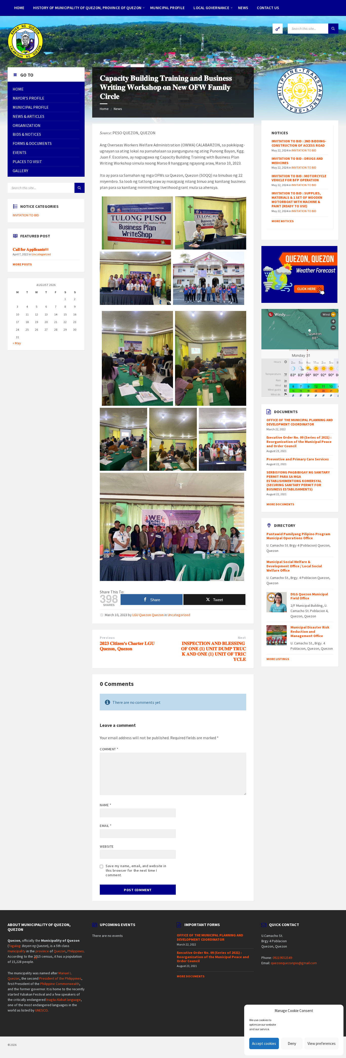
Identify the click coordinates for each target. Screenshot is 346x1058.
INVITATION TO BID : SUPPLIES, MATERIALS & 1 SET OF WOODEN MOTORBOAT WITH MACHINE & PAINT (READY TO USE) (297, 199)
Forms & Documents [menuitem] (32, 143)
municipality (17, 951)
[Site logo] (25, 57)
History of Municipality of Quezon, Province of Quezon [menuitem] (87, 7)
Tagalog (15, 945)
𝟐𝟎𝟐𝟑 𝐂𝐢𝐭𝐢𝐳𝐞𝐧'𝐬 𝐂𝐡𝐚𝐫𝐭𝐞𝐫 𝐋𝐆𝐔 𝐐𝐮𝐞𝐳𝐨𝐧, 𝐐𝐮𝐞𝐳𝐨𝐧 (127, 645)
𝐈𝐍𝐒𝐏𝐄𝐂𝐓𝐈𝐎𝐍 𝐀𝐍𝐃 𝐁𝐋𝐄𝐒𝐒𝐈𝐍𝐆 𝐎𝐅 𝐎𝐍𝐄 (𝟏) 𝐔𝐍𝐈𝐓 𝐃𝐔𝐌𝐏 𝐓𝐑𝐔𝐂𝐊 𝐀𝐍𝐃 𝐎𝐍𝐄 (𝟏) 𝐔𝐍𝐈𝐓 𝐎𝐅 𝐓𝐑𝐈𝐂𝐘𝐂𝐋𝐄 (213, 651)
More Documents (280, 504)
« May (17, 343)
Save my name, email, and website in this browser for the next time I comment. (136, 870)
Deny (292, 1043)
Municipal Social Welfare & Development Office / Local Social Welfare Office (294, 566)
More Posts (22, 264)
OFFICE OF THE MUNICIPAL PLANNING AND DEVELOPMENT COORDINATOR (299, 422)
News (118, 108)
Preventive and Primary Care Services (297, 459)
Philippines (75, 951)
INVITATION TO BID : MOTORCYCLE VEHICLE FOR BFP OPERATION (299, 178)
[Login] (278, 29)
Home (104, 108)
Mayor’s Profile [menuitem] (28, 98)
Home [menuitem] (19, 7)
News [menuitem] (243, 7)
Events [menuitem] (19, 152)
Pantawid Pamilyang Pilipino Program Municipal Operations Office (298, 536)
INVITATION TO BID (26, 215)
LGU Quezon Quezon (148, 615)
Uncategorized (179, 615)
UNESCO (41, 1010)
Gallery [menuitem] (20, 170)
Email (106, 825)
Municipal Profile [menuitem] (167, 7)
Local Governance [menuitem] (211, 7)
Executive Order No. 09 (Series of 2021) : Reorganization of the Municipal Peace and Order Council (299, 441)
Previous (107, 638)
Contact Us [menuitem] (268, 7)
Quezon (60, 951)
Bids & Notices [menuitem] (27, 134)
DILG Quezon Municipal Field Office (309, 596)
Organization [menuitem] (27, 125)
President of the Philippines (60, 978)
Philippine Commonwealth (59, 983)
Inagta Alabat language (63, 999)
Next (242, 638)
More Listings (277, 659)
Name (105, 805)
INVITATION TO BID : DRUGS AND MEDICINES (297, 160)
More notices (283, 221)
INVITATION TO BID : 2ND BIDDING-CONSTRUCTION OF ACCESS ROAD (299, 143)
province (42, 951)
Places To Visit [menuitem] (27, 161)
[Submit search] (333, 29)
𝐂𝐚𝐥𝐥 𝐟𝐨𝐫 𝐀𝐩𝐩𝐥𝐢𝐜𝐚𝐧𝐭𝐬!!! (31, 249)
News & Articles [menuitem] (28, 116)
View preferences (321, 1043)
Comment (109, 749)
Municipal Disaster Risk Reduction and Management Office (310, 631)
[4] (35, 957)
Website (107, 846)
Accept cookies (264, 1043)
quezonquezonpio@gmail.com (294, 963)
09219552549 (282, 957)
